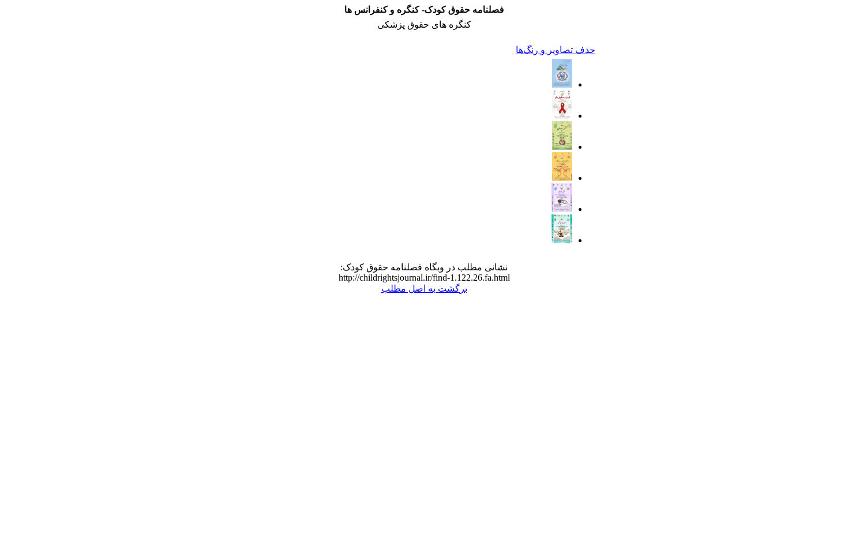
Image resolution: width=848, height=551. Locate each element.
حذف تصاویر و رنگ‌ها (555, 50)
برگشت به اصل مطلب (424, 288)
